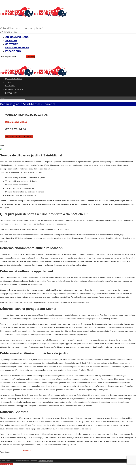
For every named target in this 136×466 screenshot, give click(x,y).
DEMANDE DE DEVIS (17, 47)
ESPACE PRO (13, 51)
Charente (27, 450)
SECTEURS (11, 44)
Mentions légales (46, 461)
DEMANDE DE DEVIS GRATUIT (19, 137)
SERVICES (11, 40)
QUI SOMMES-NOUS (17, 37)
